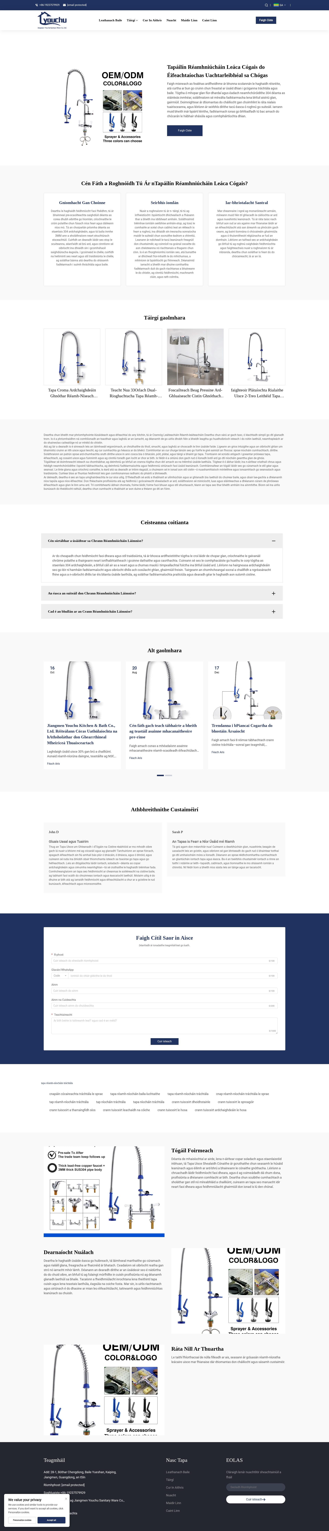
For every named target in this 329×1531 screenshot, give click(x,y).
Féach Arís (53, 763)
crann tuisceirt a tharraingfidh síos (72, 1110)
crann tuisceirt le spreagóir (236, 1102)
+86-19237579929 (49, 5)
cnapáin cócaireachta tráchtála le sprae (76, 1094)
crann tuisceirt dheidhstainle (191, 1102)
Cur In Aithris (152, 20)
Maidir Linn (189, 20)
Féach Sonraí (72, 356)
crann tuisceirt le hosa (172, 1110)
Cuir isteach (164, 1041)
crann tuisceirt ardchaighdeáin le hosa (220, 1110)
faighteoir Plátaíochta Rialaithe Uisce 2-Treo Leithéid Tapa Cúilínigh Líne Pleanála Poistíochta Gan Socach (257, 393)
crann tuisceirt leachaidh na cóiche (126, 1110)
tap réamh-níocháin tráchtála (69, 1102)
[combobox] (60, 976)
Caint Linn (209, 20)
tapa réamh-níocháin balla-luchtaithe (135, 1094)
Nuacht (171, 20)
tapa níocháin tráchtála (148, 1102)
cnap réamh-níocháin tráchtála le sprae (242, 1094)
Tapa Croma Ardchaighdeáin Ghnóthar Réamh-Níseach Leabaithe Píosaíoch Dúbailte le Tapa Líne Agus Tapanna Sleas (72, 393)
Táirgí (131, 20)
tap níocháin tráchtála (111, 1102)
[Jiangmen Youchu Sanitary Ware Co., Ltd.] (54, 20)
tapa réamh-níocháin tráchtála (188, 1094)
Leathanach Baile (110, 20)
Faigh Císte (266, 20)
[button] (160, 775)
